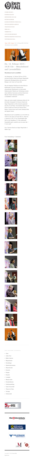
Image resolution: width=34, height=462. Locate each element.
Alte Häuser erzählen (11, 34)
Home (6, 43)
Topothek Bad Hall (10, 39)
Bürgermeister (9, 360)
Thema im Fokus (10, 389)
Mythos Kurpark (9, 19)
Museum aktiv (9, 379)
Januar (12, 43)
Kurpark (8, 374)
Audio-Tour (8, 355)
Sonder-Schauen (9, 14)
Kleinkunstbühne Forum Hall (13, 22)
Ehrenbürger (9, 363)
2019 (9, 43)
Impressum (7, 455)
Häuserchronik (9, 367)
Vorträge (8, 391)
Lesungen (8, 377)
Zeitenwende (9, 393)
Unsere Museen (9, 12)
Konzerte (8, 370)
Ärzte (7, 353)
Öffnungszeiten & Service (12, 24)
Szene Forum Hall (10, 386)
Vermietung (8, 31)
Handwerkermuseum (10, 365)
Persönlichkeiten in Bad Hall (13, 36)
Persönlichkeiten (9, 382)
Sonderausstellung (10, 384)
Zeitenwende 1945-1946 (10, 17)
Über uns (7, 29)
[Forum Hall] (13, 5)
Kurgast (7, 372)
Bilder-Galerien (9, 358)
